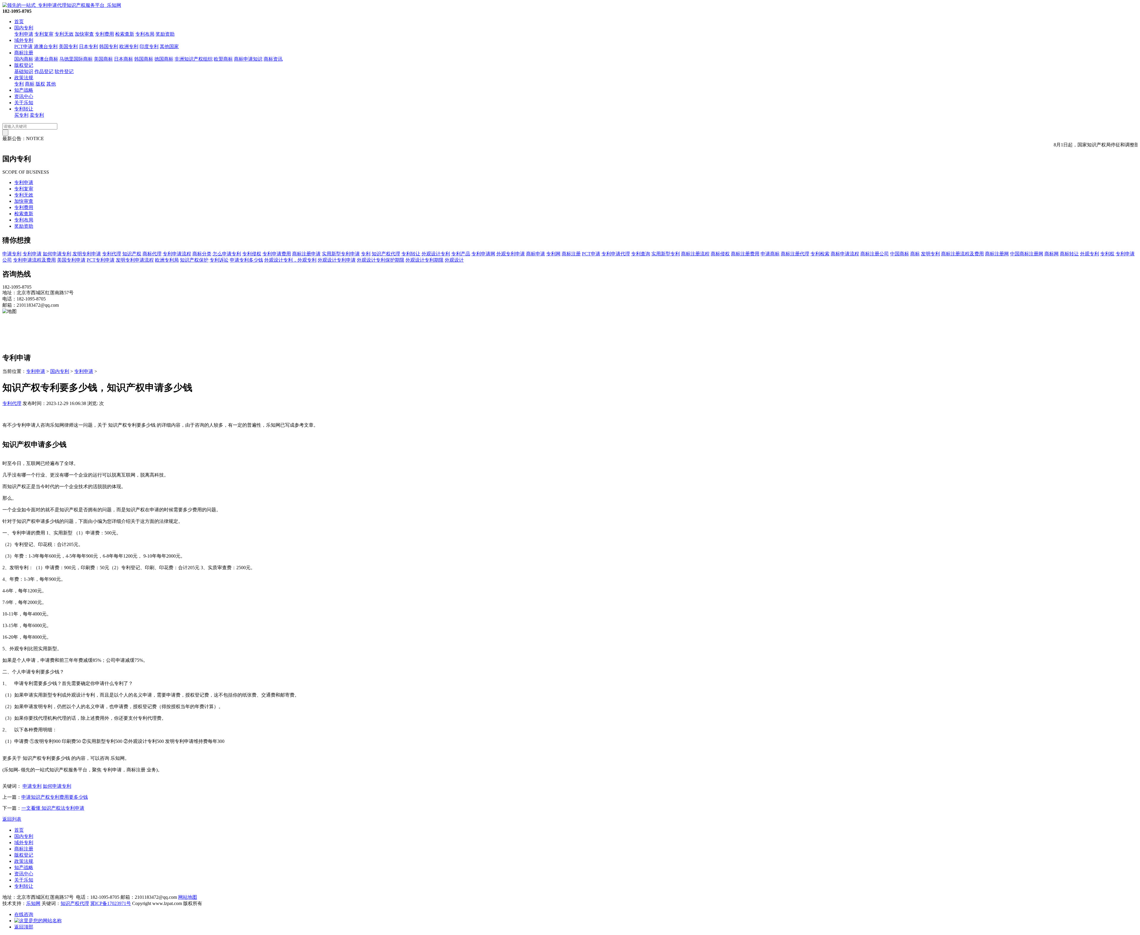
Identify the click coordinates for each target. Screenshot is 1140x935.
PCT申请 (23, 46)
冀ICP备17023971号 (110, 903)
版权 (40, 83)
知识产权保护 (194, 259)
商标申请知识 (248, 58)
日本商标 (123, 58)
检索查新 (124, 34)
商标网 (1051, 253)
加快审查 (84, 34)
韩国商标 (143, 58)
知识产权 (131, 253)
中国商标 (899, 253)
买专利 (21, 115)
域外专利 (23, 40)
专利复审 (43, 34)
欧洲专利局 (167, 259)
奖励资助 (165, 34)
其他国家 (169, 46)
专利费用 (104, 34)
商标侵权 (720, 253)
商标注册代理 (795, 253)
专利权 (1107, 253)
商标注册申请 (306, 253)
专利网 (553, 253)
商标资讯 (273, 58)
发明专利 (930, 253)
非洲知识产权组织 (194, 58)
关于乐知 (23, 102)
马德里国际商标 (76, 58)
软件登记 (64, 71)
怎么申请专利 (227, 253)
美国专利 (68, 46)
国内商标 (23, 58)
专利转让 (23, 108)
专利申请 (23, 34)
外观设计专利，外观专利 (290, 259)
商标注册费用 (745, 253)
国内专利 (23, 27)
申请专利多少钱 (246, 259)
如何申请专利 (57, 253)
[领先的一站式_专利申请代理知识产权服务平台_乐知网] (61, 5)
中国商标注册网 (1026, 253)
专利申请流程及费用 (34, 259)
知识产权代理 (386, 253)
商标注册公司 (874, 253)
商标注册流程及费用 (962, 253)
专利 (19, 83)
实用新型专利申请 (341, 253)
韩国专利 (108, 46)
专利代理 (111, 253)
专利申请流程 (177, 253)
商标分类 (201, 253)
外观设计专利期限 (425, 259)
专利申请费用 (276, 253)
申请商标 (770, 253)
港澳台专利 (46, 46)
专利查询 (640, 253)
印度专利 (149, 46)
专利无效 (64, 34)
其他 (51, 83)
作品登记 (43, 71)
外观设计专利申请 (337, 259)
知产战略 (23, 90)
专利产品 (460, 253)
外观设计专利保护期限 (380, 259)
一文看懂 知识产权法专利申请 (52, 808)
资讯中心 (23, 96)
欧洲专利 (128, 46)
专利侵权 (251, 253)
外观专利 (1089, 253)
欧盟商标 (223, 58)
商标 (29, 83)
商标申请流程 (845, 253)
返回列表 (11, 819)
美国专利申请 (71, 259)
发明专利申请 (86, 253)
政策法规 (23, 77)
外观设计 (454, 259)
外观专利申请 (510, 253)
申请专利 (11, 253)
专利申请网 (483, 253)
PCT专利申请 (101, 259)
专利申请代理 (615, 253)
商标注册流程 (695, 253)
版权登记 (23, 65)
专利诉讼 (219, 259)
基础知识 (23, 71)
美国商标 (103, 58)
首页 (19, 21)
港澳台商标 (46, 58)
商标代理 (152, 253)
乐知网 (33, 903)
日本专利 (88, 46)
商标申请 (535, 253)
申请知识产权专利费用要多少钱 (54, 797)
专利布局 (144, 34)
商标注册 (23, 52)
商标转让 (1069, 253)
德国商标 (163, 58)
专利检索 (819, 253)
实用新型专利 (665, 253)
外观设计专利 (436, 253)
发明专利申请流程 (135, 259)
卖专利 (37, 115)
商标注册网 (997, 253)
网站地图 (187, 897)
